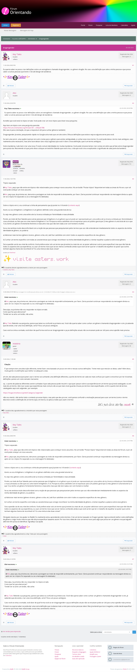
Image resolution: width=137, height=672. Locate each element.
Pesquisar (99, 25)
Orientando (6, 39)
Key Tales (17, 54)
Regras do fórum (118, 647)
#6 (133, 436)
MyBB (11, 669)
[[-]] (3, 268)
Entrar (6, 25)
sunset (127, 405)
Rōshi (125, 669)
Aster (5, 536)
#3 (133, 179)
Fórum (90, 25)
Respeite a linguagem (79, 652)
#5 (133, 359)
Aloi (14, 93)
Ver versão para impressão (12, 631)
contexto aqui (74, 205)
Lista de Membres (112, 25)
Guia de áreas (117, 653)
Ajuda (133, 25)
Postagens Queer (95, 656)
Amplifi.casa (93, 654)
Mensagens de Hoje (26, 30)
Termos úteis (76, 654)
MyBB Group (25, 669)
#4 (133, 292)
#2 (133, 103)
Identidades (31, 39)
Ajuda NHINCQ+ (95, 652)
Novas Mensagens (10, 30)
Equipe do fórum (60, 659)
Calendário (124, 25)
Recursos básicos (78, 650)
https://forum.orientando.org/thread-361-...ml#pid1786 (23, 128)
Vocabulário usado (78, 656)
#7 (133, 559)
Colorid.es (8, 655)
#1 (133, 65)
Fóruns (57, 650)
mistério (5, 270)
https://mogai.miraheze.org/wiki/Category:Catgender (23, 393)
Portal (83, 25)
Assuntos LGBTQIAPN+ (19, 39)
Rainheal (12, 252)
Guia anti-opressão (78, 659)
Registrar (16, 25)
